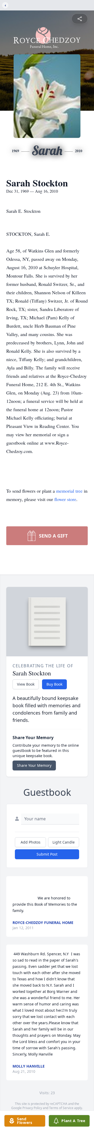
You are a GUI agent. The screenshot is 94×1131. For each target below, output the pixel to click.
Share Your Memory (34, 765)
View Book (25, 684)
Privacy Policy (32, 1108)
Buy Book (54, 684)
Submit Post (47, 854)
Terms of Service (61, 1108)
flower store (65, 499)
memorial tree (69, 491)
